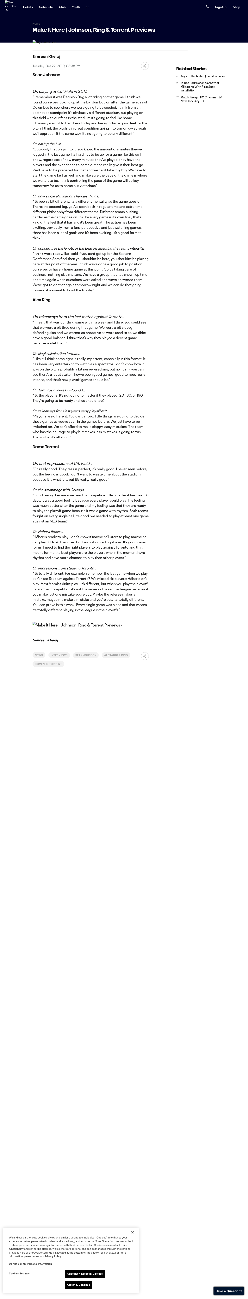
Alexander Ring (116, 655)
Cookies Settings (19, 1273)
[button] (86, 7)
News (39, 655)
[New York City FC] (11, 7)
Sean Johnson (86, 655)
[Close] (132, 1232)
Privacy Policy (53, 1256)
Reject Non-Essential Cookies (85, 1273)
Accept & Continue (78, 1284)
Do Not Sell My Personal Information (30, 1263)
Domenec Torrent (48, 664)
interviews (59, 655)
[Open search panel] (208, 7)
